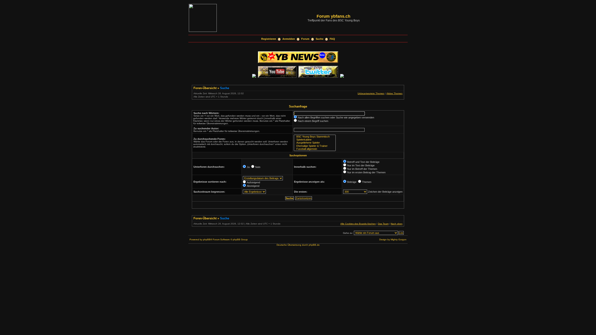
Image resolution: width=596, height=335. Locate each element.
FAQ (332, 38)
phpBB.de (314, 245)
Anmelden (288, 38)
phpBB (206, 239)
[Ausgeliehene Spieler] (314, 142)
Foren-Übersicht (205, 88)
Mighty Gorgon (398, 239)
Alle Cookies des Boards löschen (358, 223)
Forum (305, 38)
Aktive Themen (394, 93)
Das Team (383, 223)
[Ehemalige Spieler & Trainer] (314, 145)
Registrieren (268, 38)
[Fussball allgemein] (314, 149)
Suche (319, 38)
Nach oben (397, 223)
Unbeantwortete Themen (371, 93)
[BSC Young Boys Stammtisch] (314, 136)
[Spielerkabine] (314, 139)
